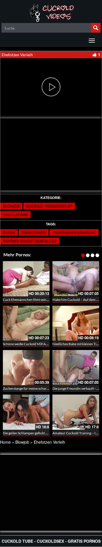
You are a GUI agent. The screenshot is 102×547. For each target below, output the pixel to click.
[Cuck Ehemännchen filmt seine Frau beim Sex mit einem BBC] (26, 278)
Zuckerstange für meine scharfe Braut (30, 388)
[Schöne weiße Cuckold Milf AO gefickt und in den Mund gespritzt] (26, 323)
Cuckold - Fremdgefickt (49, 206)
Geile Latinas (15, 214)
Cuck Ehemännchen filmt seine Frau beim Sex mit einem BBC (47, 299)
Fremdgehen (34, 232)
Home (5, 442)
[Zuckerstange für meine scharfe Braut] (26, 367)
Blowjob (11, 206)
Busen (9, 232)
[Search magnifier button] (96, 28)
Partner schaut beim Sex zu (29, 240)
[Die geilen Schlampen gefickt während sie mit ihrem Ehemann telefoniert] (26, 412)
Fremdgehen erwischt (74, 232)
